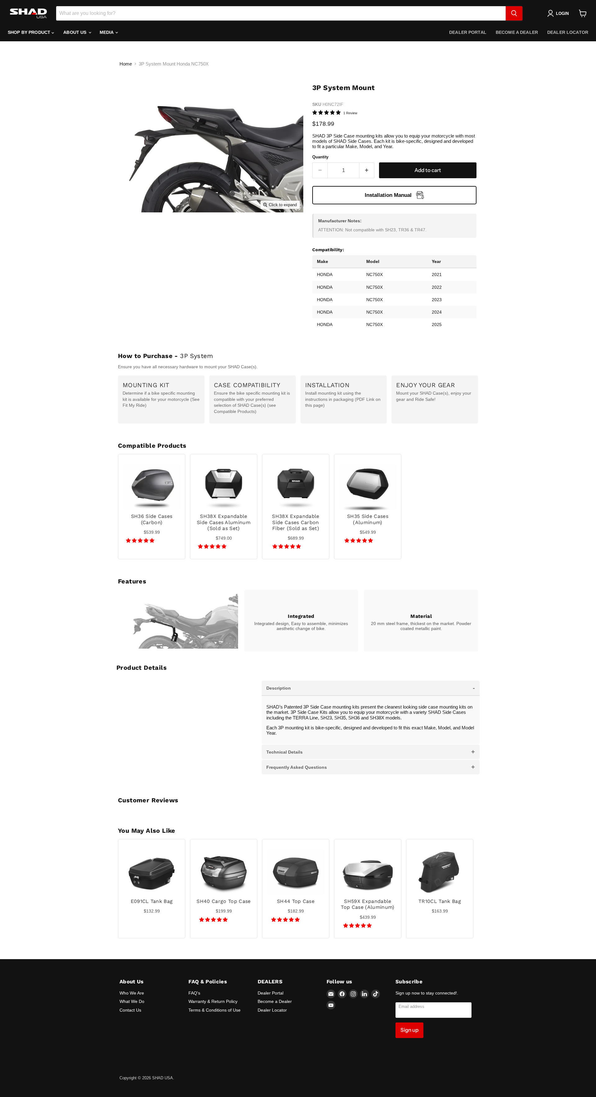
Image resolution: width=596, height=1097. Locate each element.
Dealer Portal (467, 32)
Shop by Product (30, 32)
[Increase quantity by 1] (367, 170)
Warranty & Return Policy (212, 1001)
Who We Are (132, 992)
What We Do (132, 1001)
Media (107, 32)
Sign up (409, 1030)
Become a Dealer (517, 32)
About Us (75, 32)
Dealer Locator (567, 32)
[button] (141, 540)
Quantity (320, 157)
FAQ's (194, 992)
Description (370, 687)
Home (126, 63)
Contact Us (130, 1010)
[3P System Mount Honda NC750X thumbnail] (135, 230)
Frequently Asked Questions (370, 767)
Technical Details (370, 751)
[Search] (514, 13)
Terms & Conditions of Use (214, 1010)
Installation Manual (388, 195)
